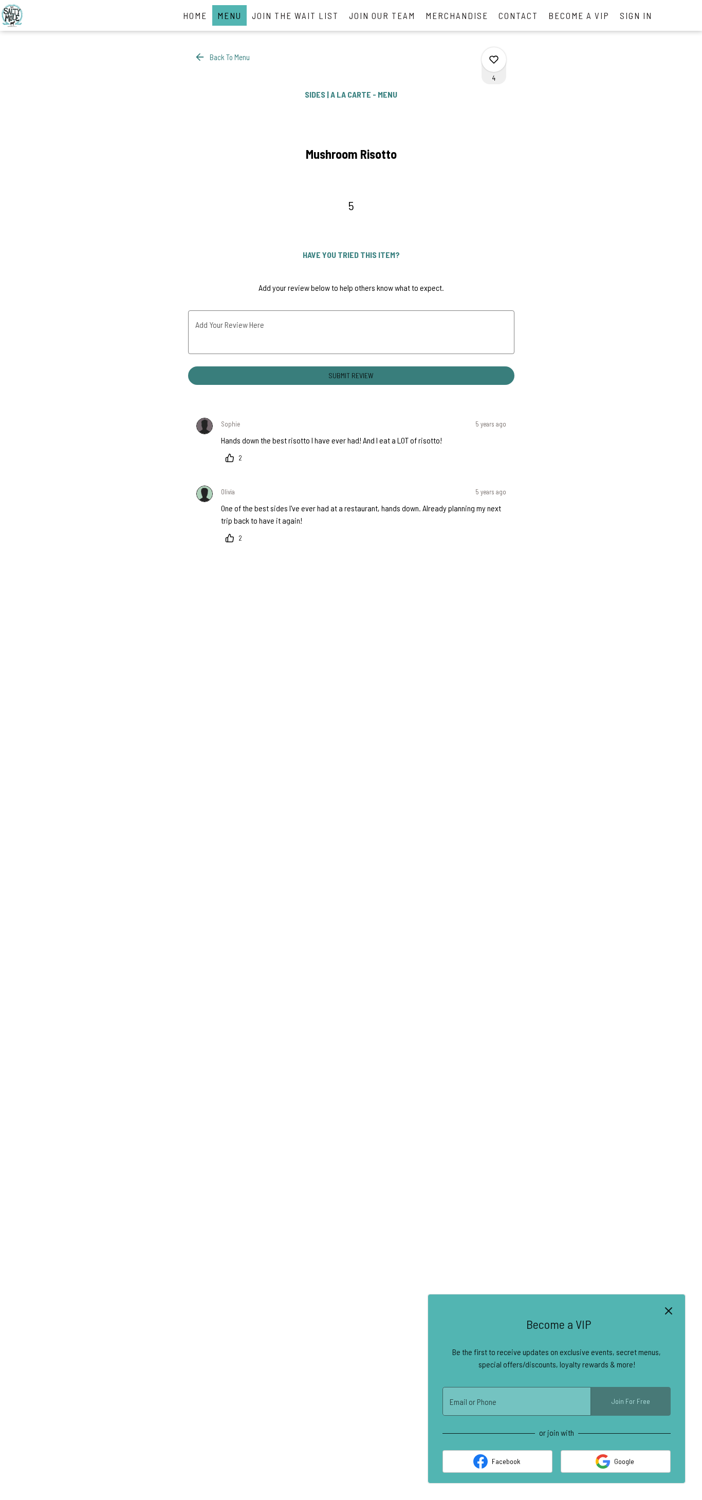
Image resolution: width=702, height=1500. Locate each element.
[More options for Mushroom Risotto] (494, 59)
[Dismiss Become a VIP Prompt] (668, 1311)
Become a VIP (578, 15)
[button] (223, 57)
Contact (518, 15)
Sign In (636, 15)
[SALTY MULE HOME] (46, 15)
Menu (229, 15)
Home (195, 15)
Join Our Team (382, 15)
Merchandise (457, 15)
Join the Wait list (295, 15)
